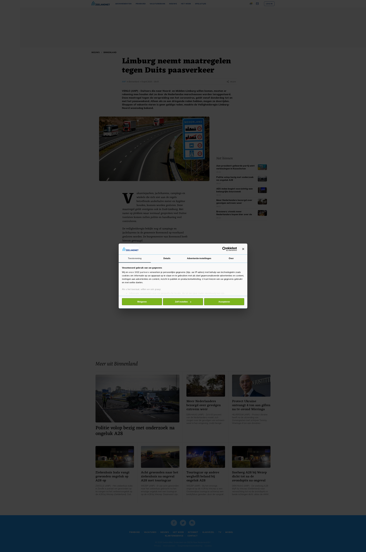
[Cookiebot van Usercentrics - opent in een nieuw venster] (224, 249)
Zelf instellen (181, 301)
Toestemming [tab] (135, 258)
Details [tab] (166, 258)
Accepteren (224, 301)
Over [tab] (231, 258)
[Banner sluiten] (243, 249)
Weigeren (142, 301)
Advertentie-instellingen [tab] (199, 258)
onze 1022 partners (139, 272)
